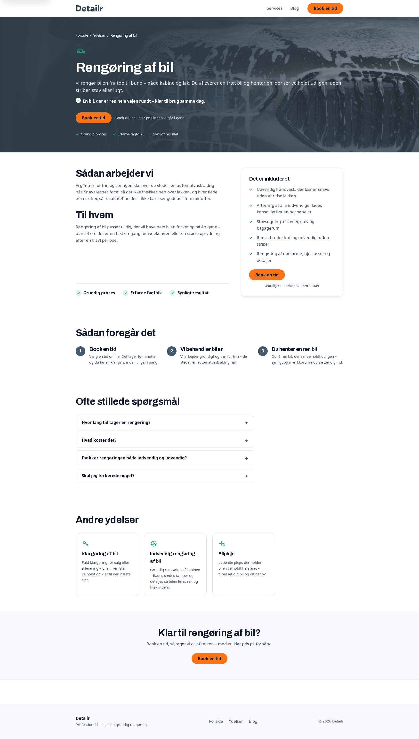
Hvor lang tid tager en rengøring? (116, 422)
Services (274, 8)
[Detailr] (89, 8)
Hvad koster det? (99, 440)
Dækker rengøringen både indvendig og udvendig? (134, 458)
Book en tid (325, 8)
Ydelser (99, 35)
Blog (294, 8)
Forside (82, 35)
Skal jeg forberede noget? (108, 475)
